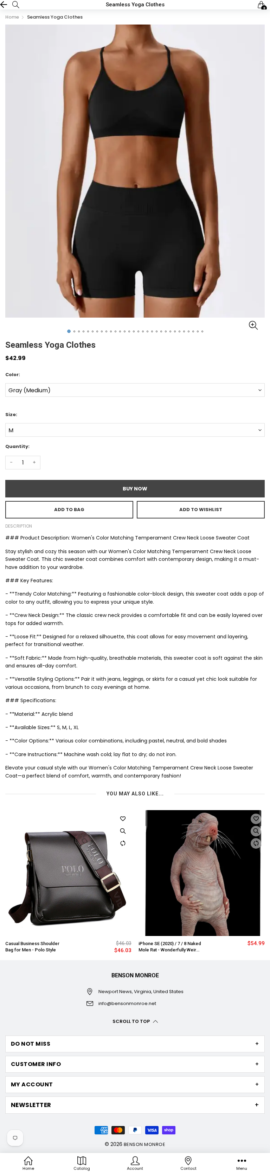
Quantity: (17, 446)
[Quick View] (122, 831)
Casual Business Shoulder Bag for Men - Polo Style (32, 946)
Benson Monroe (144, 1144)
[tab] (135, 1044)
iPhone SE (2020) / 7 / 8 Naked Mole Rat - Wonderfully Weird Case (170, 947)
